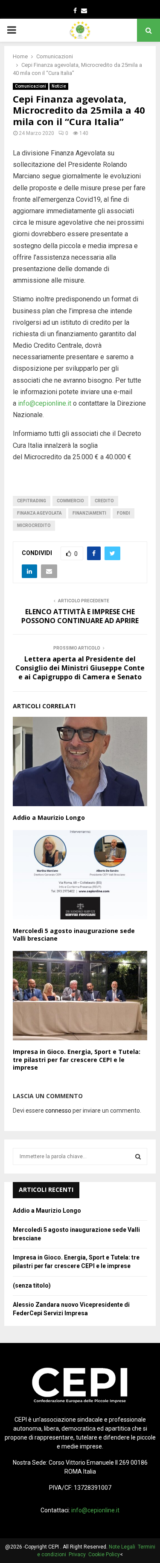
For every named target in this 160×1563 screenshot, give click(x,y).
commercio (70, 500)
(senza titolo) (32, 1285)
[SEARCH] (138, 1156)
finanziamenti (89, 513)
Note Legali (123, 1547)
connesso (58, 1110)
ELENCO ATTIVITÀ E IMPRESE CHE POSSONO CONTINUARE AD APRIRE (80, 616)
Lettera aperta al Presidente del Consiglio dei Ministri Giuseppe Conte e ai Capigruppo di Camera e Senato (80, 668)
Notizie (59, 86)
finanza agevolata (39, 513)
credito (104, 500)
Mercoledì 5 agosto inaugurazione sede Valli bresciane (74, 934)
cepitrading (31, 500)
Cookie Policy (104, 1554)
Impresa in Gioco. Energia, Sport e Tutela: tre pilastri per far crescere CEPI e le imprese (76, 1059)
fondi (123, 513)
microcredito (34, 525)
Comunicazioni (30, 86)
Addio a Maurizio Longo (49, 817)
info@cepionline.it (44, 403)
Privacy (78, 1554)
